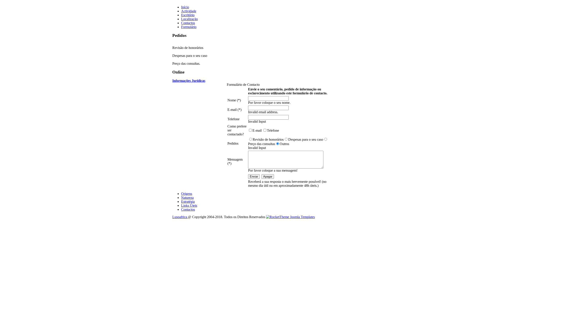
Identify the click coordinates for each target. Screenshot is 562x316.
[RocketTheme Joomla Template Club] (290, 217)
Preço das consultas (261, 144)
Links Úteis (189, 205)
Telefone (273, 130)
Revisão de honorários (268, 139)
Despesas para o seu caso (305, 139)
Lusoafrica (180, 217)
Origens (186, 194)
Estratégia (188, 201)
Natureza (187, 197)
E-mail (257, 130)
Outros (284, 144)
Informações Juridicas (188, 81)
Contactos (188, 209)
